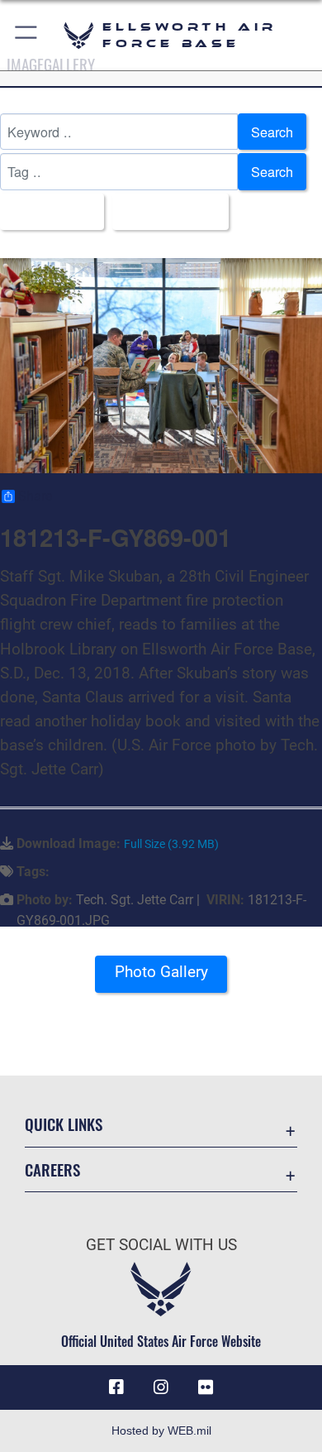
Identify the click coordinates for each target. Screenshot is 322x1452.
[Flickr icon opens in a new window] (205, 1387)
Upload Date (165, 212)
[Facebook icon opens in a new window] (116, 1387)
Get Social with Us (161, 1244)
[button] (27, 35)
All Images (47, 212)
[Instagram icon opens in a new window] (161, 1387)
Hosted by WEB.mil (161, 1430)
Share (35, 496)
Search (272, 131)
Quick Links (63, 1124)
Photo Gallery (161, 971)
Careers (52, 1169)
